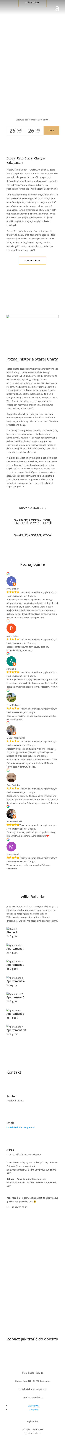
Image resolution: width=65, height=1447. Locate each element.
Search (51, 130)
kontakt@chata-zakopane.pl (20, 1127)
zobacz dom (32, 260)
